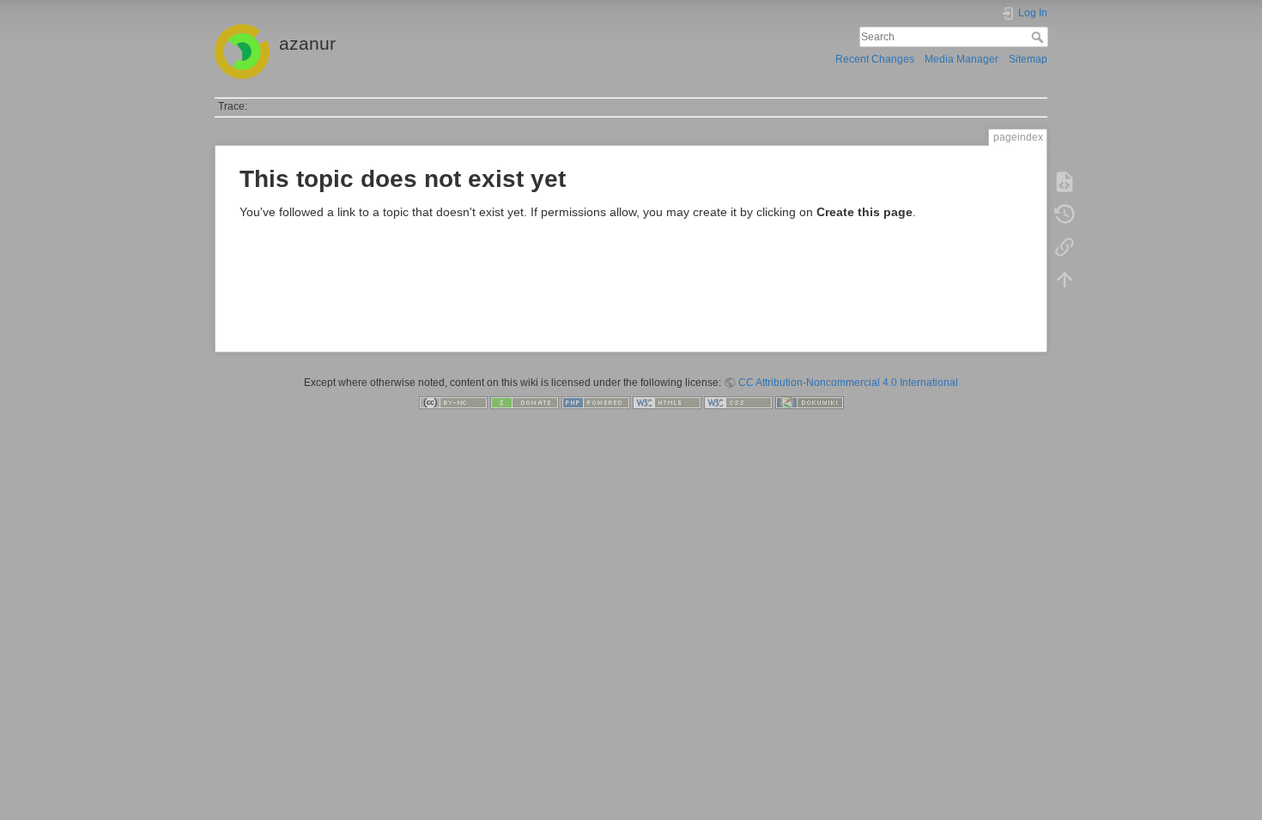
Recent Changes (874, 59)
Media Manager (961, 59)
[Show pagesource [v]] (1064, 182)
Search (1039, 37)
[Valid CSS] (738, 402)
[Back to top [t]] (1064, 279)
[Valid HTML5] (667, 402)
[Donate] (524, 402)
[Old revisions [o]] (1064, 214)
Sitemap (1028, 59)
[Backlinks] (1064, 247)
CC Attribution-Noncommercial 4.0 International (848, 383)
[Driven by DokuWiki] (809, 402)
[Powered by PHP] (595, 402)
